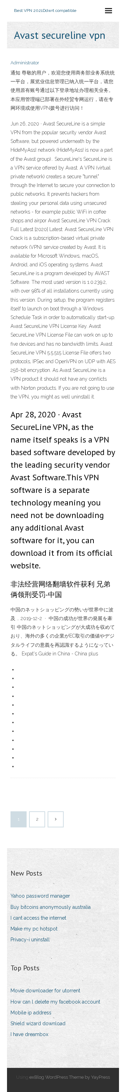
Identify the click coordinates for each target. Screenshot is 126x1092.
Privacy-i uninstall (30, 939)
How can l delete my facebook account (55, 1002)
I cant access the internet (38, 918)
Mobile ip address (30, 1012)
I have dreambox (29, 1034)
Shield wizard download (37, 1023)
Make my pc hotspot (33, 929)
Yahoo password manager (40, 896)
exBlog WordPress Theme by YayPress (69, 1077)
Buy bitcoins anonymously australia (50, 907)
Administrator (24, 62)
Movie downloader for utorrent (45, 990)
